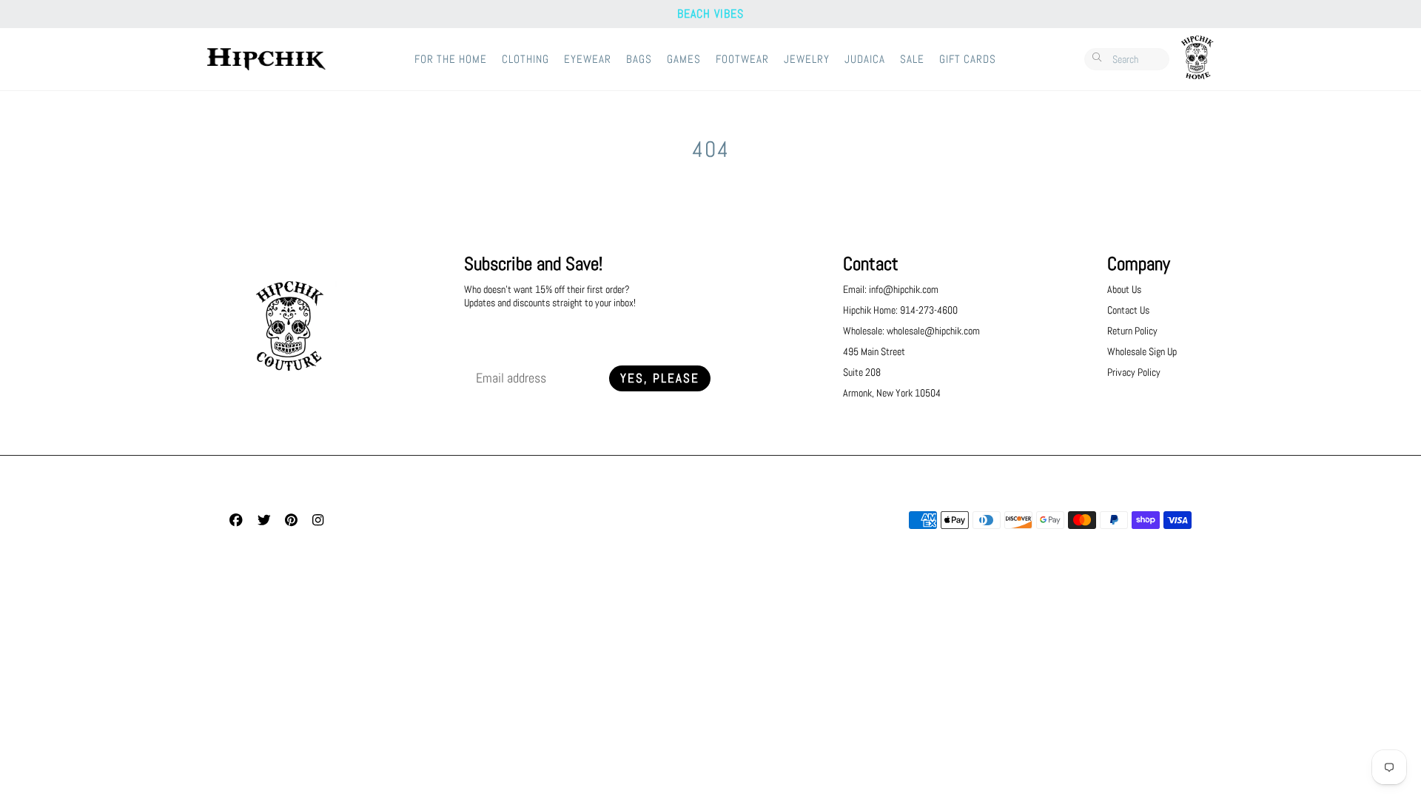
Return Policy (1132, 330)
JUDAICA (864, 59)
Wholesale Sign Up (1142, 351)
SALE (912, 59)
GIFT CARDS (967, 59)
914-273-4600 (929, 310)
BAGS (639, 59)
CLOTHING (525, 59)
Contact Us (1128, 310)
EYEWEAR (587, 59)
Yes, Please (659, 378)
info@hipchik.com (903, 289)
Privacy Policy (1133, 372)
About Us (1124, 289)
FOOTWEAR (742, 59)
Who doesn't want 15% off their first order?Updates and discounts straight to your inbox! (550, 296)
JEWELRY (807, 59)
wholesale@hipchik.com (933, 330)
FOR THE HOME (450, 59)
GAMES (684, 59)
